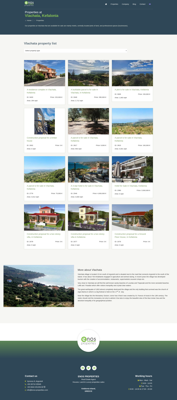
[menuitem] (150, 4)
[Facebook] (82, 368)
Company (125, 4)
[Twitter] (88, 368)
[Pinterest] (94, 368)
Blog (134, 4)
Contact (142, 4)
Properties (114, 4)
